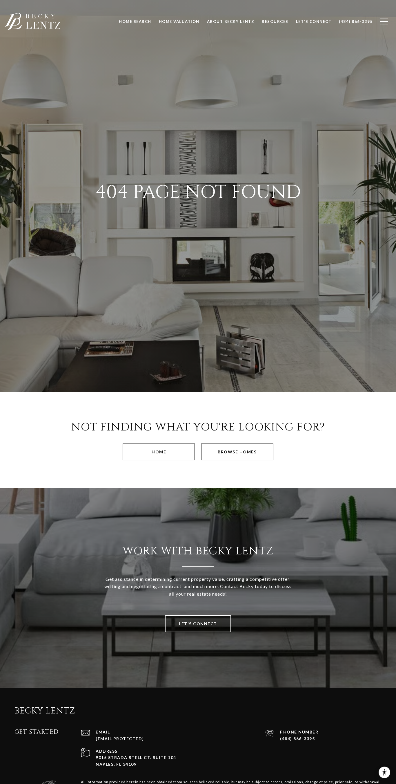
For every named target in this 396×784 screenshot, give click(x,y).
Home (159, 451)
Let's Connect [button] (198, 623)
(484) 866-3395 (297, 738)
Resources (275, 21)
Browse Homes (237, 451)
